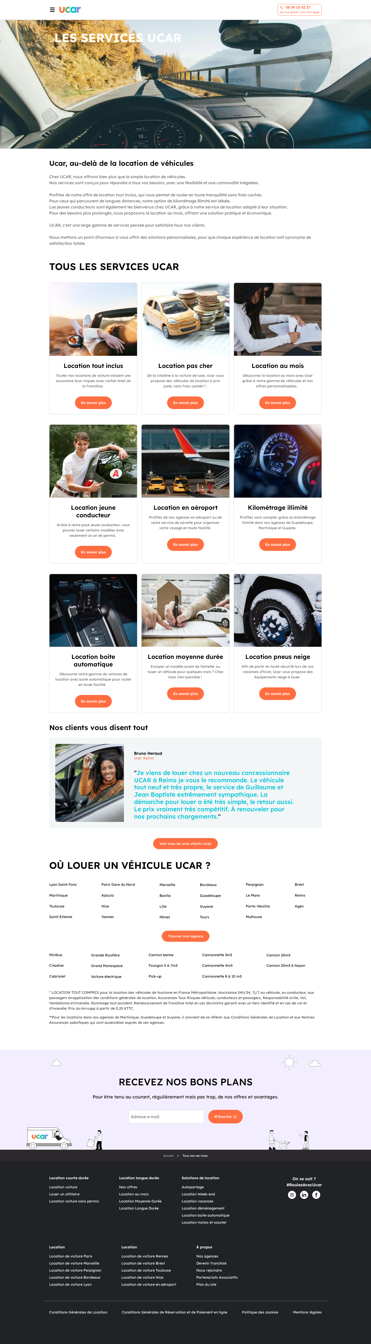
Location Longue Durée (139, 1208)
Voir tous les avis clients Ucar (185, 843)
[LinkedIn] (304, 1195)
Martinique (58, 895)
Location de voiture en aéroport (148, 1284)
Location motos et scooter (204, 1222)
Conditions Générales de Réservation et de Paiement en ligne (174, 1312)
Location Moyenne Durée (140, 1201)
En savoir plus (93, 402)
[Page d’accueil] (70, 10)
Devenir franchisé (211, 1263)
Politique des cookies (260, 1312)
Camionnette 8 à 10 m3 (222, 976)
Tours (204, 917)
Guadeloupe (210, 895)
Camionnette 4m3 (217, 965)
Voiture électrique (106, 976)
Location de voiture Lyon (70, 1284)
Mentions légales (307, 1312)
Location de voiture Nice (142, 1277)
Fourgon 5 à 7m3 (163, 965)
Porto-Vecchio (258, 906)
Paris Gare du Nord (118, 884)
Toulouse (56, 906)
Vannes (107, 917)
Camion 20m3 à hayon (286, 965)
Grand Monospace (107, 965)
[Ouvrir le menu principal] (51, 10)
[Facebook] (316, 1195)
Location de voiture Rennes (144, 1256)
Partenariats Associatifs (217, 1277)
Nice (105, 906)
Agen (299, 906)
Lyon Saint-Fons (63, 884)
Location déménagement (203, 1208)
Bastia (165, 895)
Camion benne (161, 955)
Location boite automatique (205, 1215)
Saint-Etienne (60, 917)
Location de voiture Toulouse (146, 1270)
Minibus (55, 955)
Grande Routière (105, 955)
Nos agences (207, 1256)
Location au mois (134, 1194)
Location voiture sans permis (74, 1201)
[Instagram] (292, 1195)
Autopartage (193, 1187)
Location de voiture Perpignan (75, 1270)
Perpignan (254, 884)
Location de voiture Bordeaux (74, 1277)
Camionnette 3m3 (217, 955)
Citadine (56, 965)
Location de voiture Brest (143, 1263)
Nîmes (165, 917)
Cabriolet (57, 976)
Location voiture (63, 1187)
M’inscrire (222, 1116)
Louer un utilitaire (64, 1194)
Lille (163, 906)
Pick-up (155, 976)
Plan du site (206, 1284)
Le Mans (253, 895)
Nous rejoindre (209, 1270)
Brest (299, 884)
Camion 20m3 (278, 955)
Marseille (167, 884)
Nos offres (128, 1187)
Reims (300, 895)
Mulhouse (254, 917)
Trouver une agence (185, 936)
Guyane (206, 906)
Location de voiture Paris (70, 1256)
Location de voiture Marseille (74, 1263)
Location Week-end (198, 1194)
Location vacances (198, 1201)
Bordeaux (208, 884)
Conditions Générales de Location (78, 1312)
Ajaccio (107, 895)
